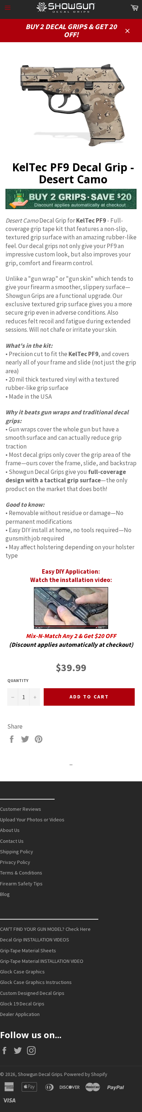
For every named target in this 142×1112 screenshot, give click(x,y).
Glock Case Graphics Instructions (36, 982)
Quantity (17, 680)
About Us (10, 830)
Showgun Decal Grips (40, 1074)
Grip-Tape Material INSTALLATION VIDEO (41, 961)
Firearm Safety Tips (21, 883)
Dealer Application (20, 1014)
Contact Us (12, 841)
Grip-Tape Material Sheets (28, 950)
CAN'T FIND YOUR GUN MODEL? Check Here (45, 929)
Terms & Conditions (21, 872)
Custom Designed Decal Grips (32, 993)
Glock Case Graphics (22, 971)
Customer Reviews (20, 809)
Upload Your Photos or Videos (32, 819)
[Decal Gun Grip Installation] (71, 608)
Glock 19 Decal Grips (22, 1003)
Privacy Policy (15, 862)
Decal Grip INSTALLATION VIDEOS (34, 939)
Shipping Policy (16, 851)
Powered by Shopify (85, 1074)
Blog (5, 894)
